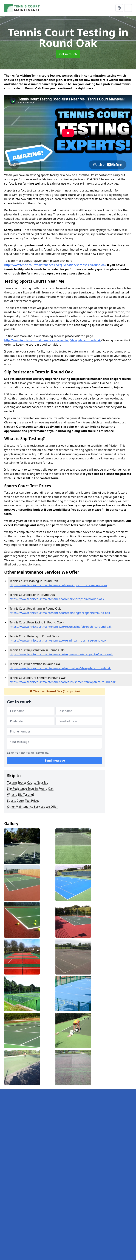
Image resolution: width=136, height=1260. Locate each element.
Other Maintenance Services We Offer (32, 807)
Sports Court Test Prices (23, 801)
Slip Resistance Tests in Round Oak (30, 788)
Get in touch (68, 54)
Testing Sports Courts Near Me (27, 782)
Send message (55, 760)
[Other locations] (119, 8)
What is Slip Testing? (20, 794)
